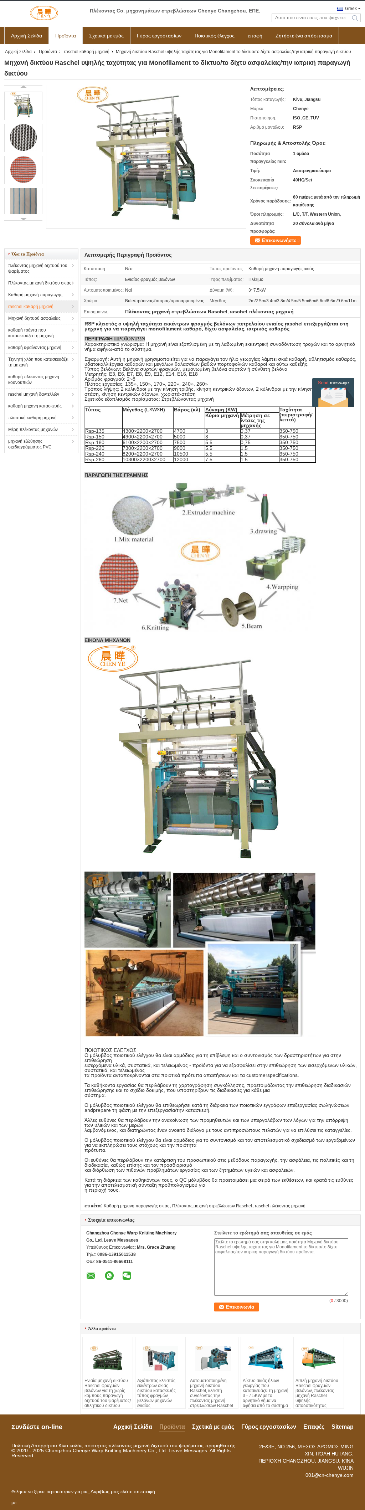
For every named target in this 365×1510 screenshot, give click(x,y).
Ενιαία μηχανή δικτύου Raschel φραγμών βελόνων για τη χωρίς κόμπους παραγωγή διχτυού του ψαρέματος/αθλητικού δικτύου (107, 1393)
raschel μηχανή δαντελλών (33, 394)
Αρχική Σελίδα (26, 35)
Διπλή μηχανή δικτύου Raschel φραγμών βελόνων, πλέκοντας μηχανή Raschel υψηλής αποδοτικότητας (316, 1393)
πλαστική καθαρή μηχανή (32, 417)
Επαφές (313, 1427)
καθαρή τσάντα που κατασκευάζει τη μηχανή (31, 333)
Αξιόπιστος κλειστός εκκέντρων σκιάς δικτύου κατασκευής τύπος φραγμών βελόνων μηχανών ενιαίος (156, 1393)
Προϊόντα (65, 35)
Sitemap (342, 1427)
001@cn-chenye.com (329, 1475)
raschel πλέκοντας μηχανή (280, 1205)
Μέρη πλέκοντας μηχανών (33, 429)
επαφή (255, 35)
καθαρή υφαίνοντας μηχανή (34, 347)
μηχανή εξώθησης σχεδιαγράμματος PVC (30, 444)
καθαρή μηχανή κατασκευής (35, 406)
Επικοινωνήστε (279, 240)
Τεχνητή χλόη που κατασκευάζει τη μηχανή (38, 362)
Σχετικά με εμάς (106, 35)
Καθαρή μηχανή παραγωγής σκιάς (136, 1205)
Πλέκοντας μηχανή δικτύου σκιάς (39, 283)
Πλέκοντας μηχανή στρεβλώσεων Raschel (212, 1205)
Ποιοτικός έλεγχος (215, 35)
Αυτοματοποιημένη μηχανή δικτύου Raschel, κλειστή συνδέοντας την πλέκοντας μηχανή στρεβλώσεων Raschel (211, 1393)
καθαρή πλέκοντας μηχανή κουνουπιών (33, 379)
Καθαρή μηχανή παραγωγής (35, 294)
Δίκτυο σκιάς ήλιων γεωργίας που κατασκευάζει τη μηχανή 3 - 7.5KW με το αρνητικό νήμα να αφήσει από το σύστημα (265, 1393)
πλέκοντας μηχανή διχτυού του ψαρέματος (37, 268)
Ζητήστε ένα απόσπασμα (304, 35)
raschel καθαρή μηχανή (86, 51)
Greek (351, 8)
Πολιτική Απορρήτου (34, 1445)
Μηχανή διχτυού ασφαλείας (34, 318)
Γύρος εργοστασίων (159, 35)
